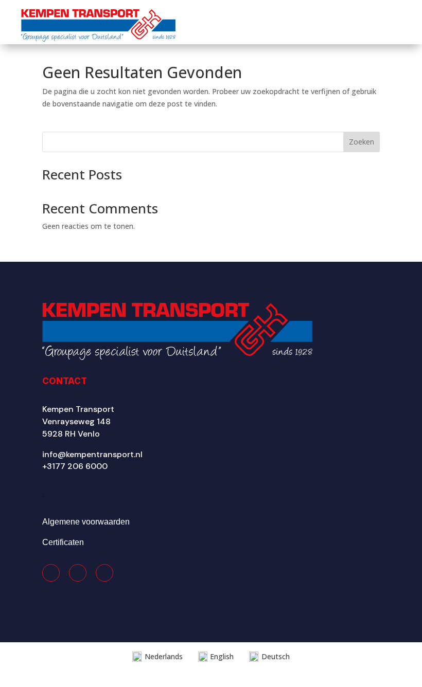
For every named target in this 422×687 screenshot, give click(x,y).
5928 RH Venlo (71, 433)
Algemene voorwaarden (86, 521)
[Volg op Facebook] (51, 573)
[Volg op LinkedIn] (104, 573)
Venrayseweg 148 (76, 421)
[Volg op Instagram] (77, 573)
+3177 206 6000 (75, 466)
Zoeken (361, 142)
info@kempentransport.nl (92, 454)
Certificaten (63, 542)
